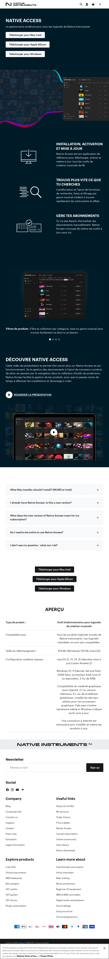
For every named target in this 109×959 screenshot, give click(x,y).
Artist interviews (65, 872)
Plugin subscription (16, 906)
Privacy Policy (47, 956)
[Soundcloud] (22, 789)
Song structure (64, 911)
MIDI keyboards (14, 878)
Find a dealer (63, 823)
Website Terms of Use (26, 956)
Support (10, 823)
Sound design (63, 906)
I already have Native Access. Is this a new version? (41, 502)
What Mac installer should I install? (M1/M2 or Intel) (41, 489)
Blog (8, 806)
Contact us (12, 817)
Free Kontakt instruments (69, 867)
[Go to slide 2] (53, 339)
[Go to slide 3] (56, 339)
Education (11, 839)
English (8, 943)
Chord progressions (67, 917)
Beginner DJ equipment (68, 889)
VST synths (11, 889)
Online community (66, 839)
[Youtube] (17, 789)
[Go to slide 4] (59, 339)
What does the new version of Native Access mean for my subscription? (44, 517)
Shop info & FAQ (65, 806)
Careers (10, 828)
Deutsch (22, 943)
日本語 (15, 943)
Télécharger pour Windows (25, 54)
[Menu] (100, 4)
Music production (65, 883)
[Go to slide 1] (50, 339)
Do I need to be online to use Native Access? (36, 532)
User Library (62, 845)
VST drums (11, 900)
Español (45, 943)
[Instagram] (12, 789)
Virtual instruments (16, 872)
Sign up (94, 767)
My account (62, 812)
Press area (11, 834)
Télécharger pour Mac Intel (25, 35)
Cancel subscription (67, 834)
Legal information (15, 845)
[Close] (104, 948)
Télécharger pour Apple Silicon (27, 44)
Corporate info (14, 812)
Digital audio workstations (70, 900)
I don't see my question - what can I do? (33, 545)
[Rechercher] (81, 4)
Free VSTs (11, 867)
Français (37, 943)
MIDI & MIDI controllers (68, 895)
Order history (63, 817)
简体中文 (30, 943)
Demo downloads (65, 850)
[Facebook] (7, 789)
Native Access (63, 828)
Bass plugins (12, 883)
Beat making (63, 878)
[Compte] (87, 4)
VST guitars (12, 895)
